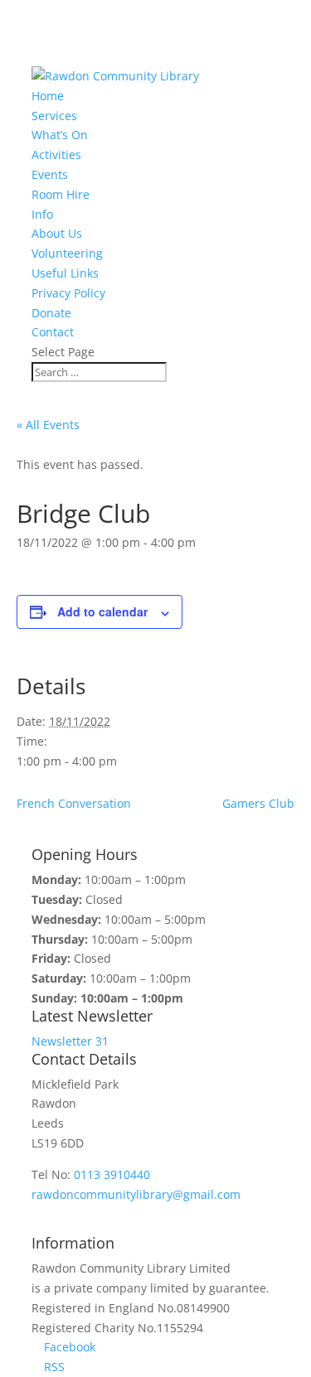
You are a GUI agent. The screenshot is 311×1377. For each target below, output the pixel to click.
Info (42, 214)
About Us (57, 233)
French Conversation (74, 803)
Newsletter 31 (70, 1041)
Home (48, 96)
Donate (51, 313)
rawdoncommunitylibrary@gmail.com (136, 1194)
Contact (53, 332)
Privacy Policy (68, 293)
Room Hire (61, 194)
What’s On (60, 135)
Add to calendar (102, 611)
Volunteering (67, 253)
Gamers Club (258, 803)
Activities (56, 154)
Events (50, 174)
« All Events (48, 424)
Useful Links (65, 273)
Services (54, 115)
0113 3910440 (112, 1174)
